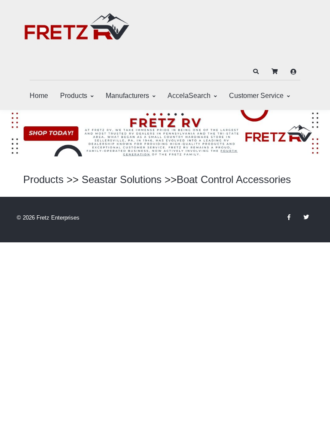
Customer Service (256, 95)
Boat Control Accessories (234, 179)
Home (39, 95)
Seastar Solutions (122, 179)
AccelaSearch (189, 95)
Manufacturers (127, 95)
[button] (256, 72)
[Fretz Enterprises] (77, 31)
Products (73, 95)
